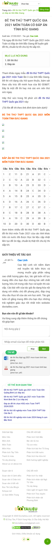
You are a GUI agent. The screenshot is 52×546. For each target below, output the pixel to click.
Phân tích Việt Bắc (35, 437)
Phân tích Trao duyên (36, 494)
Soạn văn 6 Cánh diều (11, 476)
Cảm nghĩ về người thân (37, 490)
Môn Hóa (6, 448)
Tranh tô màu (8, 456)
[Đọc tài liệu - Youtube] (28, 539)
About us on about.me (12, 464)
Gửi (44, 349)
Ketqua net (7, 491)
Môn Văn (6, 437)
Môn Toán (6, 445)
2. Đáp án (10, 64)
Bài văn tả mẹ (33, 441)
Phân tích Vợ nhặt (35, 476)
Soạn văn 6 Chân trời (11, 479)
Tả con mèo (32, 445)
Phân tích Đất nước (35, 452)
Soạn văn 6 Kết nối (10, 483)
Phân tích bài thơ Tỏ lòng (38, 448)
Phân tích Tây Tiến (10, 452)
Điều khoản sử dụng (31, 534)
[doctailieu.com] (26, 509)
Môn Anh (6, 441)
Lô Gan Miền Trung (10, 495)
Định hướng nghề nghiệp (37, 460)
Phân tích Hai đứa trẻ (36, 456)
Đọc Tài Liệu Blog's (10, 487)
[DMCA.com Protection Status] (21, 528)
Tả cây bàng (32, 486)
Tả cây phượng (8, 460)
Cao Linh (23, 260)
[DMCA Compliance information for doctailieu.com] (35, 528)
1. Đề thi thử (11, 60)
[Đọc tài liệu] (24, 539)
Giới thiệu (16, 534)
